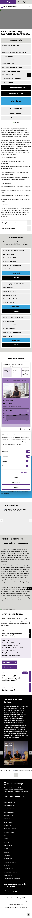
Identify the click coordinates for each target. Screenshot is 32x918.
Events (6, 839)
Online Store (7, 855)
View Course (7, 667)
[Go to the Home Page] (9, 7)
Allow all (16, 477)
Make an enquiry (16, 94)
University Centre (24, 2)
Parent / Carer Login (10, 862)
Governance (8, 875)
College (8, 2)
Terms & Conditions (11, 901)
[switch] (28, 456)
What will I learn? (8, 229)
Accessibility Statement (11, 872)
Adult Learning (8, 815)
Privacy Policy (23, 901)
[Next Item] (30, 520)
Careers (6, 852)
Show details (23, 472)
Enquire (16, 277)
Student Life (7, 825)
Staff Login (7, 865)
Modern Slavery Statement (12, 879)
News (5, 835)
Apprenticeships (9, 809)
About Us (6, 849)
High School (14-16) (10, 802)
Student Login (8, 859)
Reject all (16, 487)
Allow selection (16, 482)
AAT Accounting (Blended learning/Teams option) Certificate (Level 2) (11, 678)
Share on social (17, 108)
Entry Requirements (9, 223)
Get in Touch (8, 845)
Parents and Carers (10, 829)
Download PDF (17, 113)
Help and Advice (9, 832)
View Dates (16, 101)
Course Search (8, 822)
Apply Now (15, 273)
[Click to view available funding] (29, 75)
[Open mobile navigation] (29, 6)
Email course (16, 118)
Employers (7, 819)
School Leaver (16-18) (10, 805)
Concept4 (24, 907)
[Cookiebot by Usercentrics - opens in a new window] (19, 429)
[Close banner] (29, 429)
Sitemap (20, 904)
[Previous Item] (1, 520)
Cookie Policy (13, 904)
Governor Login (8, 869)
